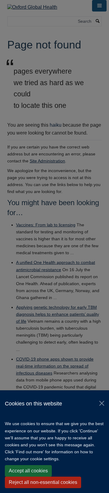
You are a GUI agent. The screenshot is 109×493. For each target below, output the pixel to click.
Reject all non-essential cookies (43, 482)
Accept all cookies (28, 470)
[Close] (102, 403)
